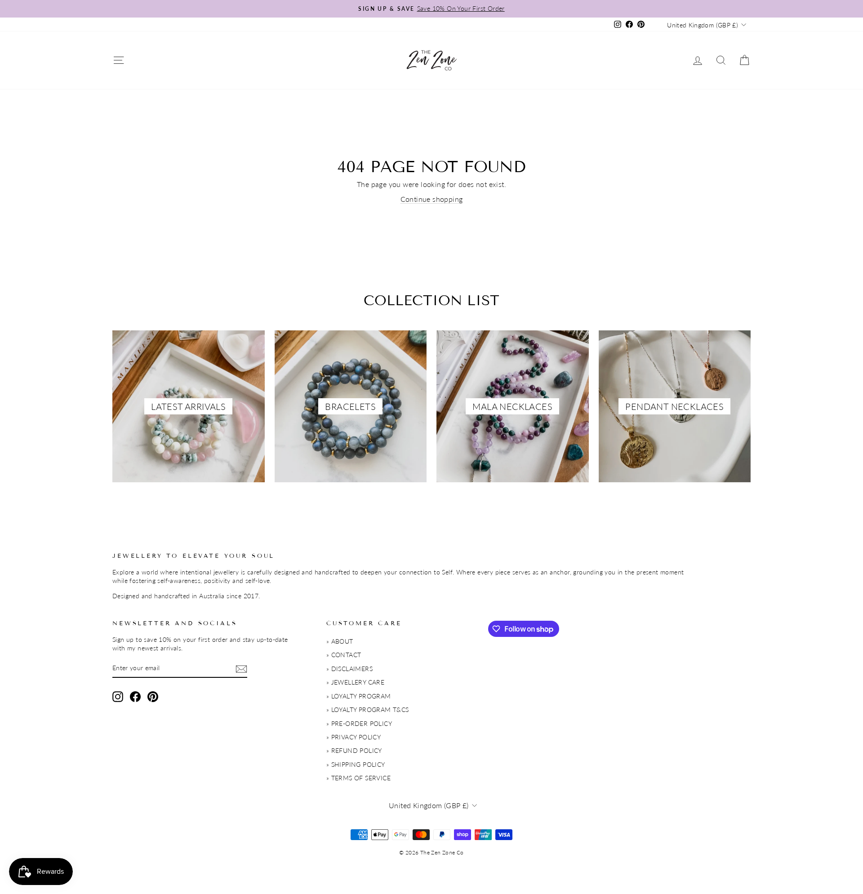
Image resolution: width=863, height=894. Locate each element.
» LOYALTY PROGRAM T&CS (367, 709)
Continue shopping (431, 199)
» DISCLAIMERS (349, 668)
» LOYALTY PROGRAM (358, 696)
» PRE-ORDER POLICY (359, 723)
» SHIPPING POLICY (355, 764)
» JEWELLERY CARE (355, 682)
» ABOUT (339, 641)
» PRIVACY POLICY (353, 737)
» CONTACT (343, 654)
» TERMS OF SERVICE (358, 778)
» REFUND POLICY (354, 750)
